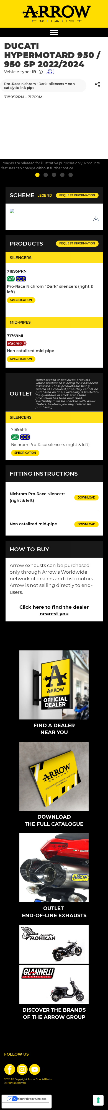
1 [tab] (37, 175)
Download (86, 497)
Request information (77, 195)
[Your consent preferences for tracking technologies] (98, 1100)
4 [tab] (62, 175)
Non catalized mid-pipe (33, 523)
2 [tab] (45, 175)
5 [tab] (70, 175)
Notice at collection (17, 1105)
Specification (21, 300)
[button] (97, 85)
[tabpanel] (54, 118)
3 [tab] (54, 175)
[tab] (54, 195)
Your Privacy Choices (32, 1098)
